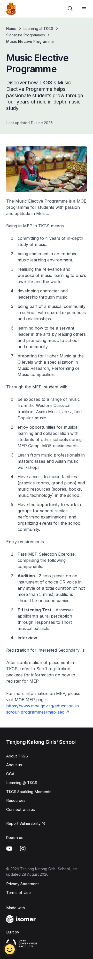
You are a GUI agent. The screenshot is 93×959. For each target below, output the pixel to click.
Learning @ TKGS (21, 782)
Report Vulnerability (23, 824)
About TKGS (17, 756)
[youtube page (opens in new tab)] (9, 848)
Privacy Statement (22, 883)
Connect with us (20, 809)
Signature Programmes (25, 35)
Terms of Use (18, 892)
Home (11, 28)
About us (14, 764)
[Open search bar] (70, 9)
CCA (10, 773)
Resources (16, 800)
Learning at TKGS (38, 28)
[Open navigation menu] (84, 9)
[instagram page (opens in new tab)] (23, 848)
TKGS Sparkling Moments (28, 791)
